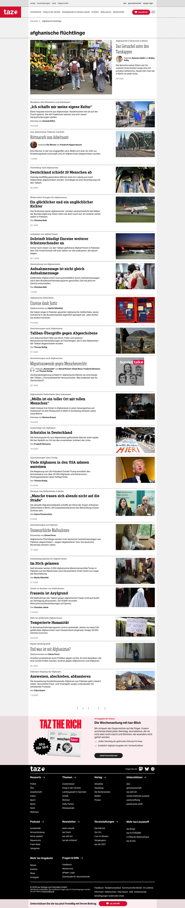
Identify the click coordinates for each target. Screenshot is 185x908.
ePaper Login (68, 872)
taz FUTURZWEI (133, 833)
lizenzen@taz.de (48, 891)
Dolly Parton (68, 804)
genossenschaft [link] (134, 3)
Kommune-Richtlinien (132, 888)
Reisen (33, 865)
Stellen (97, 796)
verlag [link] (32, 3)
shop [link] (54, 3)
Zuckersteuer (68, 784)
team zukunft (68, 828)
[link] (36, 12)
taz (37, 769)
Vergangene (100, 840)
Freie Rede (35, 844)
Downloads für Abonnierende (76, 876)
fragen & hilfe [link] (63, 3)
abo (128, 784)
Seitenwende (140, 892)
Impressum (123, 892)
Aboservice (67, 868)
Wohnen (66, 800)
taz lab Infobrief (69, 840)
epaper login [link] (148, 3)
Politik (33, 784)
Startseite (34, 21)
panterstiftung (133, 800)
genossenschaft (133, 788)
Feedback (67, 864)
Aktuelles (98, 784)
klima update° (36, 836)
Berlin (33, 804)
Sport (32, 800)
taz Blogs (130, 829)
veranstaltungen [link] (43, 3)
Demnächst (99, 828)
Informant (99, 892)
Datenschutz (111, 892)
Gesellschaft (36, 792)
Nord (32, 808)
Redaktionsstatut (113, 888)
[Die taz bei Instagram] (153, 770)
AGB (131, 892)
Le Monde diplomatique (137, 837)
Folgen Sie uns (131, 769)
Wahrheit (34, 812)
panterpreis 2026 (134, 804)
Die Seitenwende (102, 792)
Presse (97, 800)
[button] (153, 12)
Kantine (33, 869)
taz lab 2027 (100, 844)
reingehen (35, 848)
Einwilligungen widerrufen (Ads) (109, 896)
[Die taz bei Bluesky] (147, 770)
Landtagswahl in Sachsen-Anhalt (74, 794)
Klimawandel (68, 808)
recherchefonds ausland (137, 796)
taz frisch (66, 832)
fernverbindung (37, 832)
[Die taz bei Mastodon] (141, 770)
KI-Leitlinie (148, 888)
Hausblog (98, 788)
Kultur (33, 796)
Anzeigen (34, 877)
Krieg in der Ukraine (71, 788)
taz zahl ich (131, 792)
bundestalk (35, 828)
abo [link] (124, 3)
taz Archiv (131, 841)
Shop (32, 873)
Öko (32, 788)
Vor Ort (97, 832)
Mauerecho (35, 840)
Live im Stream (101, 836)
